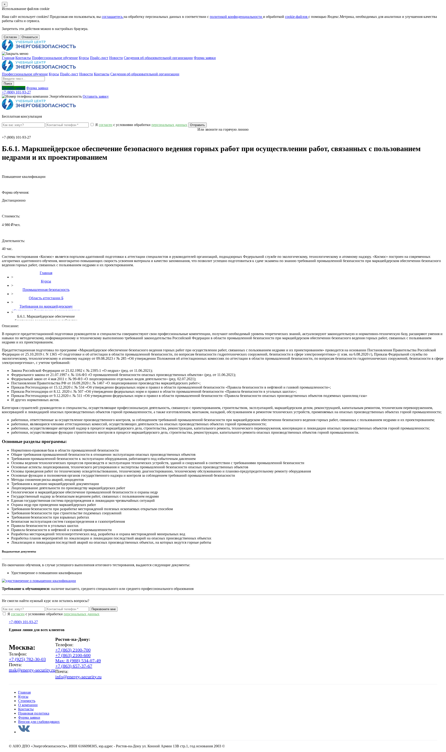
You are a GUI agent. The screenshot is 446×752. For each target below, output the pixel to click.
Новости (116, 58)
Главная (8, 58)
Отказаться (30, 37)
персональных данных (81, 614)
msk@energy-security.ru (32, 669)
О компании (28, 705)
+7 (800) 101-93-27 (16, 92)
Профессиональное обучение (55, 58)
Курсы (84, 58)
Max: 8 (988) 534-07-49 (78, 660)
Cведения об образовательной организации (158, 58)
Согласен (10, 37)
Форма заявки (205, 58)
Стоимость (26, 701)
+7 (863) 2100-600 (73, 655)
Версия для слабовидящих (39, 722)
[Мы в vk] (24, 732)
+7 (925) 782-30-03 (27, 659)
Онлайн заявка (13, 88)
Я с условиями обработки (140, 125)
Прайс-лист (99, 58)
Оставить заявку (96, 96)
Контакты (23, 58)
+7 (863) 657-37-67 (73, 666)
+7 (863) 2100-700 (73, 649)
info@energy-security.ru (78, 676)
